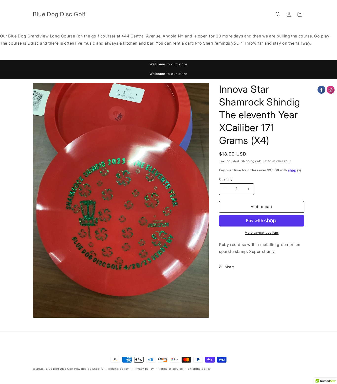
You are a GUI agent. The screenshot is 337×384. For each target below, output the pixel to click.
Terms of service (171, 368)
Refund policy (118, 368)
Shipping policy (199, 368)
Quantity (225, 179)
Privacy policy (143, 368)
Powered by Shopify (89, 368)
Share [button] (230, 267)
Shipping (247, 161)
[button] (278, 14)
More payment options (262, 232)
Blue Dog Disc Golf (60, 368)
